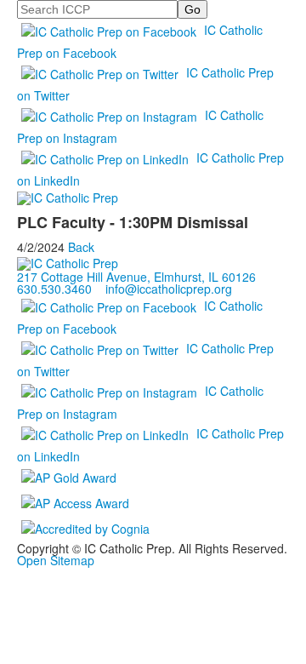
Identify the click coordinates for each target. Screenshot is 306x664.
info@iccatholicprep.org (168, 288)
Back (81, 246)
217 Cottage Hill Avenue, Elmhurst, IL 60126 (136, 276)
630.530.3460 (54, 288)
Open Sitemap (55, 560)
